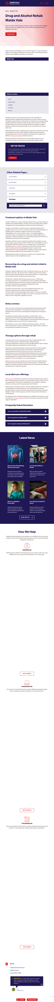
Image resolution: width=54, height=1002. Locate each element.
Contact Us (12, 158)
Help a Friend (27, 947)
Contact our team (18, 398)
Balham (10, 110)
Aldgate (10, 105)
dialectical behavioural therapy (25, 351)
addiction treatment (17, 136)
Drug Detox (12, 188)
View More (12, 199)
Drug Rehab (12, 193)
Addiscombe (11, 102)
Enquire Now (11, 34)
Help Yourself (27, 673)
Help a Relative (27, 810)
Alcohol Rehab (13, 176)
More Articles (25, 517)
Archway (10, 108)
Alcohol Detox (13, 182)
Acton (9, 99)
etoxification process (30, 279)
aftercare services (16, 246)
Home (7, 11)
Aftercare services (10, 379)
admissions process (39, 271)
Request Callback (32, 999)
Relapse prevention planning (12, 361)
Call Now (22, 999)
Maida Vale (10, 59)
